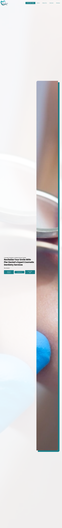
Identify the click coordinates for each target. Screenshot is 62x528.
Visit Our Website (9, 272)
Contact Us (19, 272)
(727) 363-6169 (30, 3)
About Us (44, 3)
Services (51, 3)
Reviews (58, 3)
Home (38, 3)
